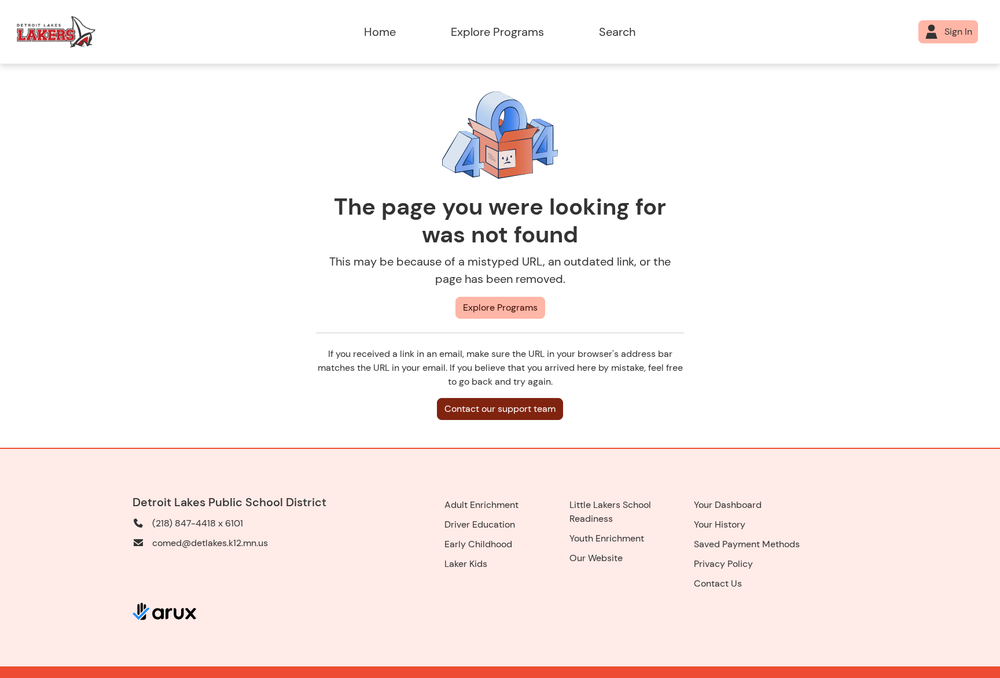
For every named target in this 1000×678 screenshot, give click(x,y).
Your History (719, 524)
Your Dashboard (728, 505)
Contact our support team (500, 409)
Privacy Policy (723, 564)
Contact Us (718, 583)
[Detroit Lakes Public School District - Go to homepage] (144, 31)
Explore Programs (497, 31)
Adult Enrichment (481, 505)
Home (380, 31)
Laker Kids (465, 564)
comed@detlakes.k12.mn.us (210, 543)
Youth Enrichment (606, 538)
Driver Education (479, 524)
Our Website (596, 558)
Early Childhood (478, 544)
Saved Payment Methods (747, 544)
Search (617, 31)
